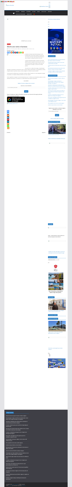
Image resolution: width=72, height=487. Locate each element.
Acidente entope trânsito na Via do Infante (55, 104)
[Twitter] (10, 52)
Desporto (50, 11)
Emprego (23, 11)
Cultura (33, 11)
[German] (8, 1)
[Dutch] (4, 1)
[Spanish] (13, 1)
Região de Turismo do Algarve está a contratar (26, 83)
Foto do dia (43, 11)
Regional (18, 11)
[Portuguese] (34, 14)
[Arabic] (1, 1)
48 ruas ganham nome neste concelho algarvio (56, 103)
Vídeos (38, 11)
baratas (20, 48)
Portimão (30, 48)
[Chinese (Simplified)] (3, 1)
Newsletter (29, 14)
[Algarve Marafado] (13, 13)
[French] (7, 1)
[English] (5, 1)
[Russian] (12, 1)
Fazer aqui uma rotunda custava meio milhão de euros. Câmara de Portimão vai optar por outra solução (56, 91)
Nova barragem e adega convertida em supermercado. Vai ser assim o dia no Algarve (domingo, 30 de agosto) (56, 82)
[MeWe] (17, 52)
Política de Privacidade (20, 14)
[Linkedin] (13, 52)
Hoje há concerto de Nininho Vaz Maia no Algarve (15, 450)
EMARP (28, 48)
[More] (23, 52)
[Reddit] (12, 52)
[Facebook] (8, 52)
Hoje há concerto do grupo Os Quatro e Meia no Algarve (16, 415)
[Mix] (19, 52)
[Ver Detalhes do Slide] (57, 227)
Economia (28, 11)
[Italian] (9, 1)
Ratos (33, 48)
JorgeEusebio (16, 48)
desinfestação (24, 48)
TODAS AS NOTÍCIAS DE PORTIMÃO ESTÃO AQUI (56, 138)
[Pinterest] (15, 52)
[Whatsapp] (21, 52)
